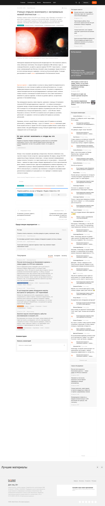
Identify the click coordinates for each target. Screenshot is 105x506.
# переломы (38, 306)
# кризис (20, 284)
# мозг (41, 327)
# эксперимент (21, 329)
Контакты (81, 481)
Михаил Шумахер (77, 307)
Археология (20, 306)
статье (33, 73)
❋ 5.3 (39, 14)
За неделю (57, 255)
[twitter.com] (80, 502)
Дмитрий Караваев (78, 333)
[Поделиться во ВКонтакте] (11, 22)
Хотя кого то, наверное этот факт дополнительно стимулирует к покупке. (82, 188)
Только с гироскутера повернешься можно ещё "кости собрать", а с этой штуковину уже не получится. (83, 201)
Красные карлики (22, 85)
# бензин (31, 283)
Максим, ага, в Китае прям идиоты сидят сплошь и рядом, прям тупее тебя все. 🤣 (83, 289)
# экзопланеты (60, 25)
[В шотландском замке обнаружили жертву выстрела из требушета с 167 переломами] (61, 296)
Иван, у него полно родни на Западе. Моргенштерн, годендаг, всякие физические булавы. (81, 154)
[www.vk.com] (83, 502)
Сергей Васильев (31, 8)
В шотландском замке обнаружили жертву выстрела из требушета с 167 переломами (32, 291)
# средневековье (22, 308)
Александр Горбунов (78, 185)
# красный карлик (39, 25)
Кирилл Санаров (77, 210)
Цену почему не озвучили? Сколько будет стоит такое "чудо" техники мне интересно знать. (83, 311)
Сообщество (31, 2)
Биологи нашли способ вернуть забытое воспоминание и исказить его (31, 315)
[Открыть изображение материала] (42, 42)
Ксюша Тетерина (77, 320)
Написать (86, 2)
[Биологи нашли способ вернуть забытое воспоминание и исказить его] (61, 319)
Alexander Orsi (76, 346)
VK (58, 194)
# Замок (26, 306)
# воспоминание (27, 327)
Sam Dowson (76, 137)
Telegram (25, 194)
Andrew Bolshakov (77, 116)
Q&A (54, 2)
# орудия (32, 306)
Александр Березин (78, 221)
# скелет (45, 306)
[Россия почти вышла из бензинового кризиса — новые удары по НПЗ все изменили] (61, 267)
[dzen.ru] (89, 502)
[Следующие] (102, 467)
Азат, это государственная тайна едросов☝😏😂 (82, 213)
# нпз (24, 284)
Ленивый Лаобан (77, 286)
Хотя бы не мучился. (77, 165)
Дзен (42, 194)
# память (47, 327)
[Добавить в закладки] (11, 8)
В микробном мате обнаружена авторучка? (83, 300)
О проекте (87, 481)
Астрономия (20, 25)
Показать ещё (83, 360)
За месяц (64, 255)
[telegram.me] (92, 502)
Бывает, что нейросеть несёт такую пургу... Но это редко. (83, 119)
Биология (20, 327)
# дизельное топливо (44, 283)
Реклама (94, 481)
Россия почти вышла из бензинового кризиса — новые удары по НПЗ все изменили (34, 263)
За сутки (50, 255)
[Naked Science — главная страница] (14, 2)
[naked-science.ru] (95, 502)
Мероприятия (47, 2)
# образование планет (50, 25)
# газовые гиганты (29, 25)
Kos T (74, 273)
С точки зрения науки (23, 283)
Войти (94, 2)
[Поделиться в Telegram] (11, 19)
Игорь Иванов (76, 297)
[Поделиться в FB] (11, 12)
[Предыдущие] (97, 467)
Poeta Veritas (76, 172)
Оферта (76, 481)
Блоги (39, 2)
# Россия (29, 284)
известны (52, 123)
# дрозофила (36, 327)
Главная (22, 2)
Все (39, 224)
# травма (29, 308)
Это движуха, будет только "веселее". (81, 129)
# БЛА (36, 283)
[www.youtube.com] (86, 502)
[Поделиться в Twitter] (11, 15)
